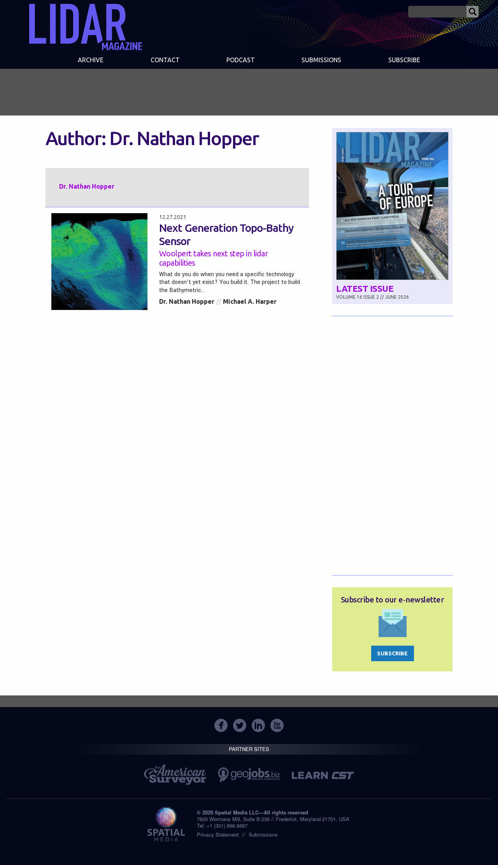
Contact (165, 59)
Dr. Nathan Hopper (186, 301)
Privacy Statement (218, 834)
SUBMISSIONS (321, 59)
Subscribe (404, 59)
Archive (90, 59)
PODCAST (240, 59)
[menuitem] (90, 61)
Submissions (263, 834)
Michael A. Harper (250, 301)
